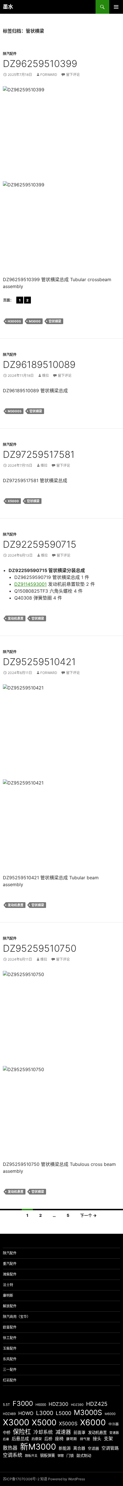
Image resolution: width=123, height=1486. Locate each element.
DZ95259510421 (39, 661)
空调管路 (110, 1448)
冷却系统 (43, 1432)
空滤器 (93, 1448)
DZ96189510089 (39, 364)
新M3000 (38, 1447)
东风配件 (10, 1359)
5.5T (6, 1404)
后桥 (48, 1438)
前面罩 (80, 1432)
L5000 (63, 1413)
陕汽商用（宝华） (16, 1316)
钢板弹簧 (47, 1455)
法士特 (8, 1285)
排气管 (85, 1439)
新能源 (65, 1448)
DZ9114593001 (30, 584)
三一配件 (10, 1369)
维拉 (45, 375)
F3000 (23, 1404)
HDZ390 (77, 1405)
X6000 (93, 1422)
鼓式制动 (83, 1455)
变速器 (114, 1433)
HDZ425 (97, 1404)
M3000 (35, 321)
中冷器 (113, 1424)
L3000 (44, 1413)
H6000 (40, 1405)
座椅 (59, 1438)
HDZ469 (9, 1414)
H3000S (14, 321)
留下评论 (73, 74)
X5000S (68, 1423)
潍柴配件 (10, 1274)
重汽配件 (10, 1264)
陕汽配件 (10, 54)
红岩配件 (10, 1380)
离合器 (79, 1448)
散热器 (10, 1448)
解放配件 (10, 1306)
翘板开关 (31, 1456)
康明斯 (8, 1295)
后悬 (6, 1439)
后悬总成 (20, 1438)
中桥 (6, 1432)
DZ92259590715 (39, 544)
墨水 (8, 7)
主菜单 (116, 7)
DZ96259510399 (40, 63)
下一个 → (88, 1215)
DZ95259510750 (39, 948)
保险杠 (22, 1431)
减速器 (63, 1432)
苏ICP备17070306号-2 (21, 1479)
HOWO (25, 1413)
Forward (48, 74)
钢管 (60, 1456)
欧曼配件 (10, 1327)
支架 (108, 1438)
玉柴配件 (10, 1348)
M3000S (14, 411)
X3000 (16, 1422)
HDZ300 (58, 1404)
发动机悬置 (15, 618)
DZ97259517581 (39, 454)
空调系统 (12, 1455)
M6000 (110, 1414)
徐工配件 (10, 1338)
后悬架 (36, 1439)
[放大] (113, 93)
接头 (97, 1438)
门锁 (70, 1455)
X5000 (13, 501)
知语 (43, 1479)
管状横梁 (55, 321)
